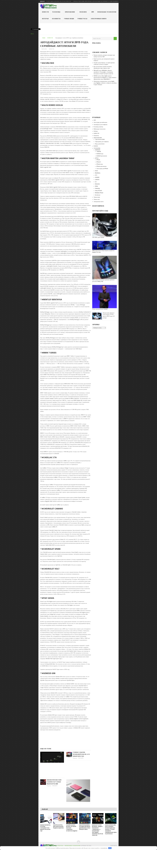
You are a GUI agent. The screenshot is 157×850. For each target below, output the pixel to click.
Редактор (75, 758)
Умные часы (82, 18)
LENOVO (97, 179)
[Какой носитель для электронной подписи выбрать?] (59, 818)
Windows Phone (99, 192)
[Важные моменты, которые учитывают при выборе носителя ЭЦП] (46, 818)
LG (95, 181)
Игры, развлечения (99, 143)
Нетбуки (45, 18)
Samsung (97, 188)
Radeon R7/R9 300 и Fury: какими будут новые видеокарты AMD (54, 781)
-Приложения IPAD (100, 139)
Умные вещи (69, 18)
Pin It (32, 33)
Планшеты (56, 18)
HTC (96, 175)
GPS (92, 12)
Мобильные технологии (106, 12)
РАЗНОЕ (96, 146)
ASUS (96, 170)
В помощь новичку (98, 126)
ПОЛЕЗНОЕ (83, 12)
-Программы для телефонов (102, 141)
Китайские (97, 195)
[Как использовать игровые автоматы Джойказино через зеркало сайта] (85, 818)
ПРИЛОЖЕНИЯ (70, 12)
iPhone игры (99, 164)
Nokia (96, 186)
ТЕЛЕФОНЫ (56, 12)
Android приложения (101, 156)
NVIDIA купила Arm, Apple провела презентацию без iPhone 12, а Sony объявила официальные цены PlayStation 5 (82, 1)
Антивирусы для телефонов (100, 124)
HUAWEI (97, 177)
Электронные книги (98, 18)
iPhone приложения (101, 166)
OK (110, 848)
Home (43, 38)
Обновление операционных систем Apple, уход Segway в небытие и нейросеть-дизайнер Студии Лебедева (105, 83)
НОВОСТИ (45, 12)
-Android (98, 151)
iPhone (98, 159)
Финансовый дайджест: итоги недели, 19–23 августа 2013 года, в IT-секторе (109, 315)
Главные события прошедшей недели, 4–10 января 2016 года (81, 754)
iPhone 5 (98, 162)
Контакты (113, 845)
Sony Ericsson (98, 190)
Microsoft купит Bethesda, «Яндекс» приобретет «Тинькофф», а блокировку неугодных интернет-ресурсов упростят (103, 72)
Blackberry (97, 173)
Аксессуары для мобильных (100, 122)
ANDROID (97, 150)
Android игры (99, 153)
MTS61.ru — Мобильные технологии (68, 845)
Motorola (97, 184)
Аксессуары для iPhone (102, 168)
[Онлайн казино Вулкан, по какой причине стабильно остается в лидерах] (72, 818)
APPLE (96, 158)
